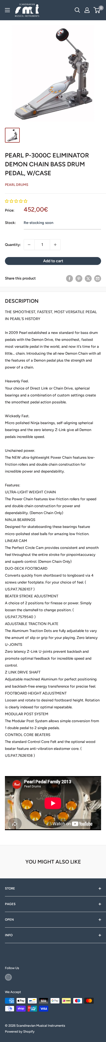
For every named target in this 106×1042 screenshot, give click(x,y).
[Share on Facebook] (69, 278)
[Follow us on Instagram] (8, 977)
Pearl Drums (16, 185)
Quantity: (13, 244)
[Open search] (77, 10)
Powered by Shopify (20, 1031)
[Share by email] (97, 278)
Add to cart (53, 261)
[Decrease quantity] (29, 244)
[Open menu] (7, 10)
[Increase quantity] (55, 244)
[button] (16, 201)
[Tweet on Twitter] (88, 278)
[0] (97, 10)
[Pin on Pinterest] (78, 278)
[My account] (87, 10)
